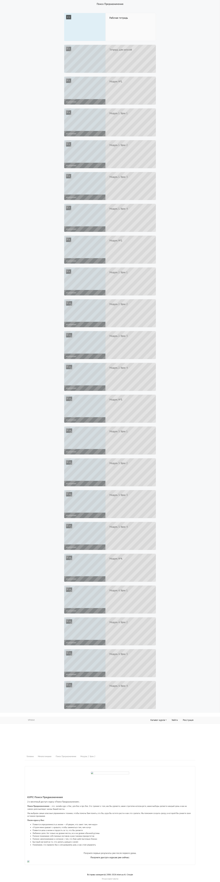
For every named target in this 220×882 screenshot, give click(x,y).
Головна (30, 756)
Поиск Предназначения (66, 756)
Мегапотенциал (44, 756)
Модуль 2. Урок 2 (87, 756)
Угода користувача (110, 878)
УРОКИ (31, 720)
